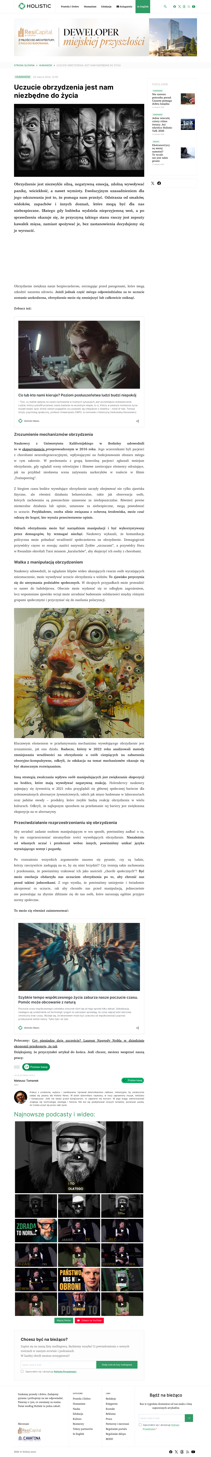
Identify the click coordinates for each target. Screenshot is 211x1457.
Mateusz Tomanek (26, 1080)
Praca (109, 1419)
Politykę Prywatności (65, 1371)
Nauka (76, 1409)
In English (143, 6)
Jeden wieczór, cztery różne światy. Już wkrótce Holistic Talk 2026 (162, 124)
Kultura (77, 1419)
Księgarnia (112, 1404)
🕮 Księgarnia (124, 6)
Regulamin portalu (116, 1429)
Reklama (111, 1414)
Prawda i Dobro (70, 6)
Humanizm (90, 6)
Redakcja (111, 1398)
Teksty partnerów (83, 1429)
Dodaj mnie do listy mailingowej (117, 1364)
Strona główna (24, 65)
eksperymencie (34, 449)
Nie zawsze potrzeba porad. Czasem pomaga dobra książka (162, 99)
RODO (109, 1439)
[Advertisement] (79, 260)
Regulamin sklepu (116, 1434)
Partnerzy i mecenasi (117, 1424)
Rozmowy (78, 1424)
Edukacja (106, 6)
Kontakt (110, 1409)
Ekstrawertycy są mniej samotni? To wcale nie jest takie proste (161, 153)
